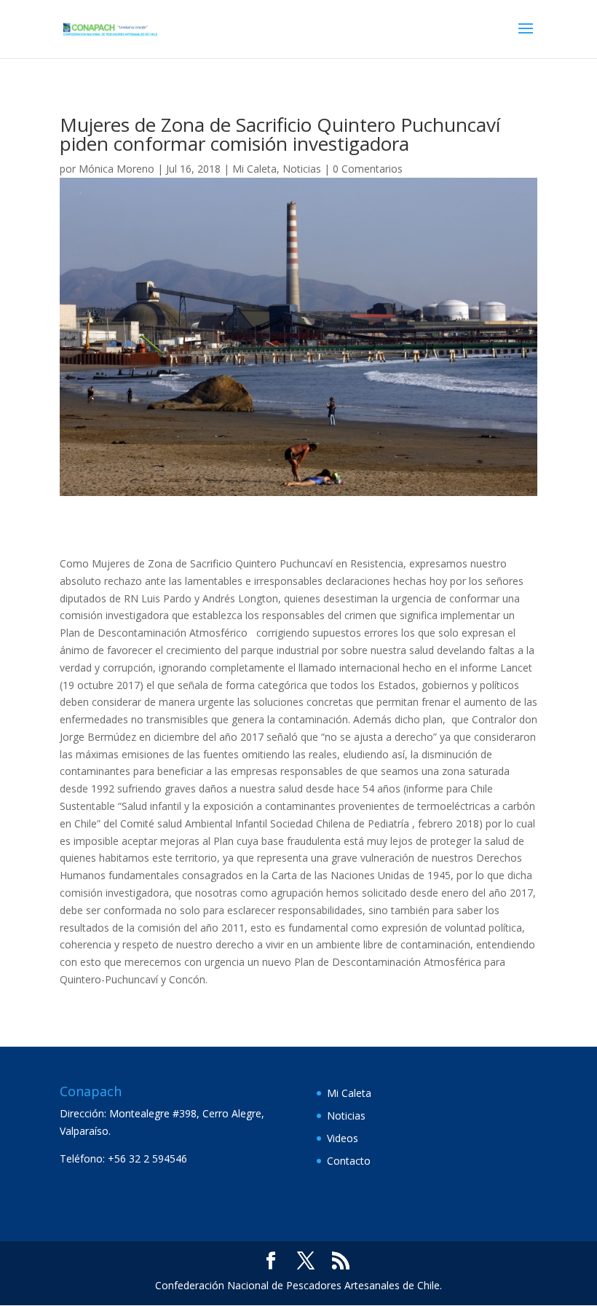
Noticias (301, 169)
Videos (342, 1138)
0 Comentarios (368, 169)
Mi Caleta (254, 169)
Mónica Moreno (116, 169)
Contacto (349, 1161)
